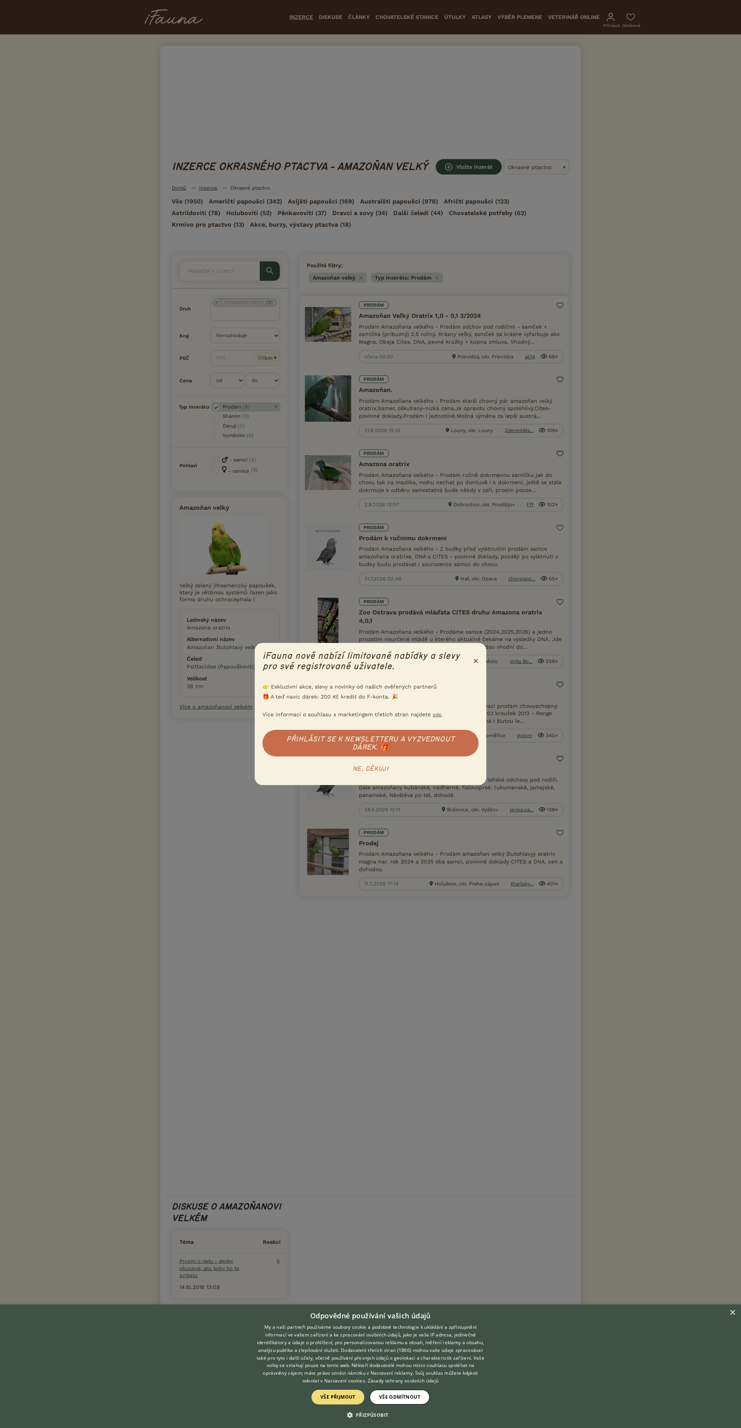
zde (437, 714)
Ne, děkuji (370, 769)
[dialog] (370, 1366)
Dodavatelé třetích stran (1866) (376, 1350)
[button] (371, 1414)
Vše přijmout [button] (337, 1397)
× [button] (732, 1313)
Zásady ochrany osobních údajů (403, 1380)
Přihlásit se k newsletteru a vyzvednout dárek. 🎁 (370, 743)
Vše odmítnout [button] (399, 1397)
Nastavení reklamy (391, 1373)
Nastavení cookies (344, 1380)
